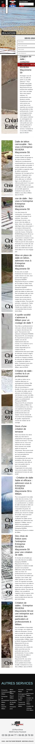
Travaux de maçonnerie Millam (21, 704)
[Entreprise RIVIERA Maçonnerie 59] (17, 723)
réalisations (9, 33)
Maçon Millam (12, 697)
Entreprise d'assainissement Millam (4, 692)
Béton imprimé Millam (3, 706)
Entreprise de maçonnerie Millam (30, 692)
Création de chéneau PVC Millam (30, 708)
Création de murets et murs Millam (30, 701)
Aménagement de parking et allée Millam (21, 697)
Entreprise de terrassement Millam (4, 699)
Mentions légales (28, 741)
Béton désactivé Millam (12, 691)
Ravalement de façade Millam (13, 702)
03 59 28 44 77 (9, 735)
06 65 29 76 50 (25, 735)
